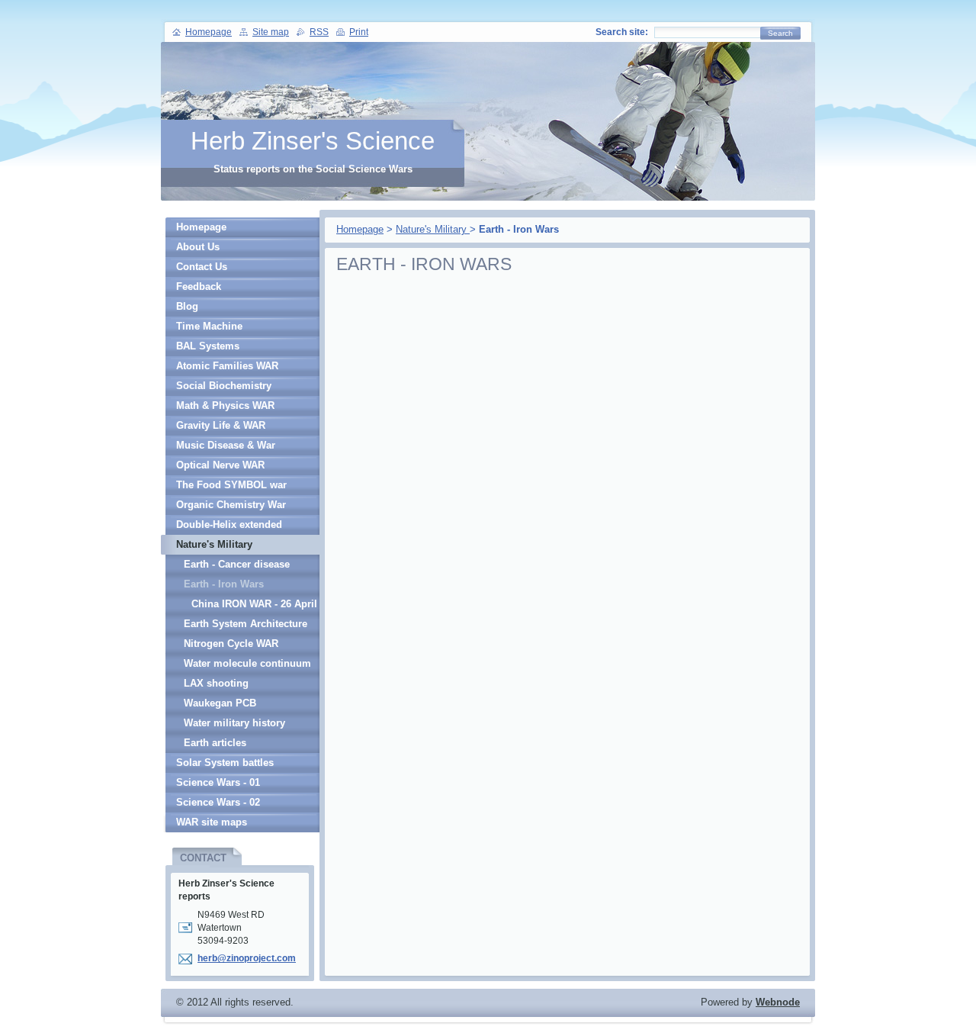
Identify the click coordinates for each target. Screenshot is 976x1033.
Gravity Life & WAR (220, 425)
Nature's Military (433, 229)
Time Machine (209, 326)
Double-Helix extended (229, 524)
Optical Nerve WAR (220, 465)
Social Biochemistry (223, 385)
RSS (319, 32)
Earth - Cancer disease (237, 564)
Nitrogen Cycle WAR (231, 643)
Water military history (234, 723)
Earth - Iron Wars (224, 584)
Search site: (622, 32)
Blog (187, 306)
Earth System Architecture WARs (245, 626)
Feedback (198, 286)
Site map (270, 32)
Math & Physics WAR (225, 405)
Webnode (778, 1002)
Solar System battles (225, 762)
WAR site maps (211, 822)
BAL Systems (207, 346)
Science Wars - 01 (218, 782)
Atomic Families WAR (227, 366)
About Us (198, 247)
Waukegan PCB (220, 703)
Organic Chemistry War (231, 504)
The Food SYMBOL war (231, 485)
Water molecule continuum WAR (247, 666)
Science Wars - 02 (218, 802)
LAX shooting (216, 683)
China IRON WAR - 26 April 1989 (254, 606)
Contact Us (201, 266)
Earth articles (215, 742)
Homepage (360, 229)
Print (358, 32)
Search (780, 33)
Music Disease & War (225, 445)
